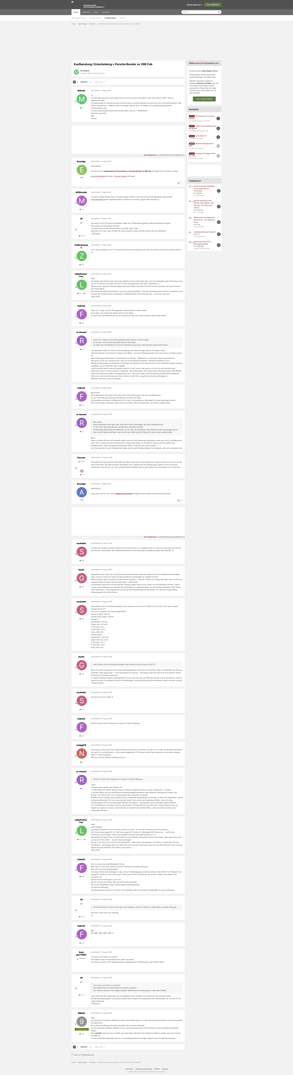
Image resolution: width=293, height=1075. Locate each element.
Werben (157, 1069)
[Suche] (218, 12)
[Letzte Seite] (90, 82)
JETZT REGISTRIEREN (204, 99)
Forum (76, 12)
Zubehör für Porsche (124, 494)
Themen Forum (95, 18)
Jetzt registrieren (213, 4)
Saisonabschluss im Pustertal (204, 232)
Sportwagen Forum (78, 18)
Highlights (105, 12)
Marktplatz (86, 12)
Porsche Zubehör (120, 176)
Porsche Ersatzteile (98, 176)
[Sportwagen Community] (77, 4)
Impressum (129, 1069)
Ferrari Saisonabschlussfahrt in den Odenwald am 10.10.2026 (204, 188)
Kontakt (165, 1069)
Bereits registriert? (194, 5)
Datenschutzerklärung (144, 1069)
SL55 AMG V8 (201, 136)
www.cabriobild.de (98, 199)
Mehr (122, 18)
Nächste (84, 82)
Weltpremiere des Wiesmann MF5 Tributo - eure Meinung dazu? (204, 220)
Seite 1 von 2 (99, 82)
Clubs (96, 12)
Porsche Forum (99, 73)
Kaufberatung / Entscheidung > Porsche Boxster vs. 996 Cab (127, 171)
